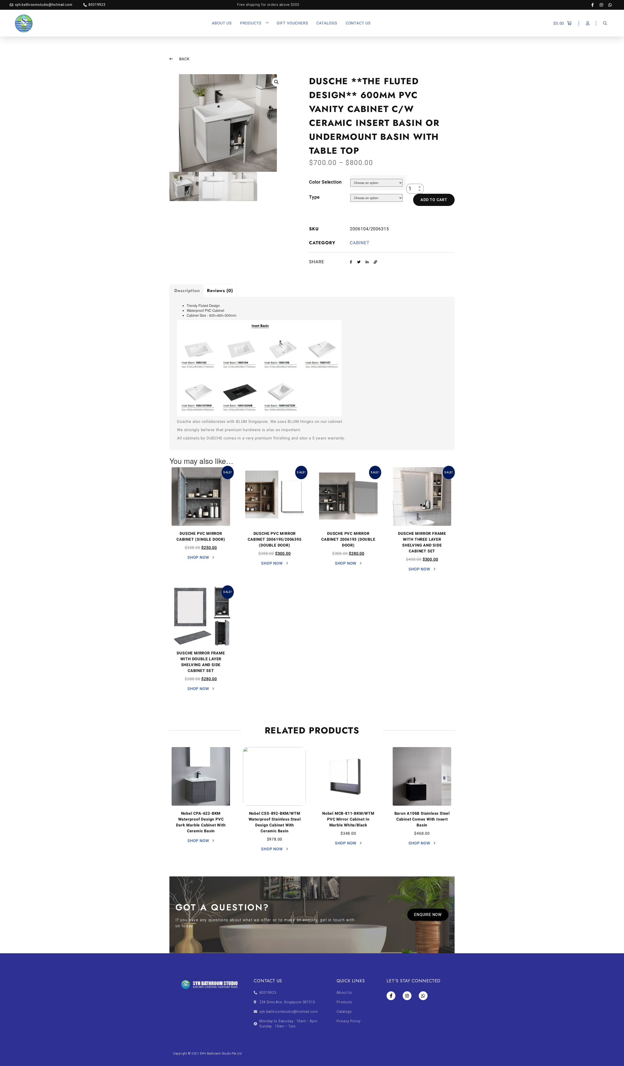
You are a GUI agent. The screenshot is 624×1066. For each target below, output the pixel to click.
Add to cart (433, 200)
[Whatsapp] (610, 5)
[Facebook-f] (595, 5)
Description (187, 290)
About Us (222, 23)
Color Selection (325, 182)
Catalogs (326, 23)
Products (251, 23)
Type (314, 197)
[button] (427, 915)
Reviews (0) (220, 290)
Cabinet (359, 243)
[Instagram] (603, 5)
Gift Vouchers (292, 23)
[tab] (186, 290)
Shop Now (198, 557)
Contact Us (358, 23)
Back (184, 59)
